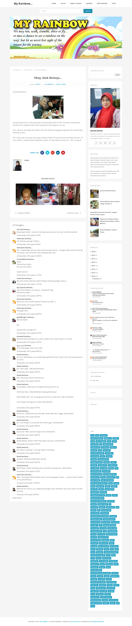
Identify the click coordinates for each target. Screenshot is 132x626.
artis (109, 441)
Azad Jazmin (94, 444)
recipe (116, 564)
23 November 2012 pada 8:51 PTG (29, 333)
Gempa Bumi (100, 486)
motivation (94, 543)
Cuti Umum (104, 468)
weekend (104, 600)
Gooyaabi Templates (97, 621)
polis (92, 558)
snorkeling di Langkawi (98, 582)
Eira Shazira (106, 471)
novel (93, 549)
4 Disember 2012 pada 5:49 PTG (28, 444)
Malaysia (93, 537)
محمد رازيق (20, 345)
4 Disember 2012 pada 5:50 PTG (28, 462)
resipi (108, 567)
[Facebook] (96, 143)
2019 (93, 251)
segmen (107, 576)
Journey (93, 510)
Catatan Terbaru (23, 213)
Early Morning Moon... (98, 329)
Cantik (102, 456)
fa (117, 477)
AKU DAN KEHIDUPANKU (99, 357)
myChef (111, 543)
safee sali (115, 573)
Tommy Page (94, 591)
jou (117, 507)
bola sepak (106, 450)
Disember (96, 278)
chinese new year (103, 459)
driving (111, 468)
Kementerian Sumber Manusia (99, 516)
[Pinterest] (109, 143)
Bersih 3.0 (113, 447)
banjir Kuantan (108, 444)
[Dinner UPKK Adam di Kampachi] (69, 194)
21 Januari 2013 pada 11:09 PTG (28, 483)
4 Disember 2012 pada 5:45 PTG (28, 372)
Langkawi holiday (96, 531)
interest (93, 504)
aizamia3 (95, 301)
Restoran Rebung (96, 570)
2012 (93, 276)
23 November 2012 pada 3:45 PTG (29, 305)
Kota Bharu (94, 528)
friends (116, 483)
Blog (99, 450)
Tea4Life (116, 585)
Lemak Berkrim (112, 531)
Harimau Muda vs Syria (97, 495)
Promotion (94, 561)
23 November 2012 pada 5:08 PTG (29, 314)
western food (113, 600)
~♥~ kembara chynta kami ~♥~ (101, 350)
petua (108, 555)
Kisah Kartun (106, 522)
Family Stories (61, 84)
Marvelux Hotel (103, 537)
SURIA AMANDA (97, 292)
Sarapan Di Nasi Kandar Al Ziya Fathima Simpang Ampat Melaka (103, 294)
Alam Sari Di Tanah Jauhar (100, 308)
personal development (111, 552)
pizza (113, 555)
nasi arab (94, 546)
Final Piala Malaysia (107, 480)
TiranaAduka (22, 259)
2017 (93, 258)
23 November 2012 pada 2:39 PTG (29, 296)
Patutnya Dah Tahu (97, 302)
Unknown (20, 239)
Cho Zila (20, 229)
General (114, 486)
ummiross (21, 278)
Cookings (93, 465)
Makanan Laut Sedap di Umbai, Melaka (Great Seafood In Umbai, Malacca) (109, 221)
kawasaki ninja (106, 510)
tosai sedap (103, 591)
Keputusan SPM (95, 522)
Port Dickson (106, 558)
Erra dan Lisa (95, 477)
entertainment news (110, 474)
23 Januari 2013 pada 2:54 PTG (28, 494)
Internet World (102, 504)
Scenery (100, 576)
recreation (94, 567)
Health (115, 495)
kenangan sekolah (109, 519)
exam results (111, 477)
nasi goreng (114, 546)
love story (101, 534)
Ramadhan (109, 564)
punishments (113, 561)
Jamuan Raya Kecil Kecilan (108, 190)
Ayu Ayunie (21, 287)
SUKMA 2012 (94, 585)
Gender (108, 486)
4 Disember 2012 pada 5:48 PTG (28, 426)
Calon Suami (94, 456)
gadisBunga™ (22, 317)
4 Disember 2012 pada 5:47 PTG (28, 408)
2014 (93, 269)
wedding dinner (95, 600)
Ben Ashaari (104, 447)
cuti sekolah (95, 468)
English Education (96, 474)
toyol (93, 594)
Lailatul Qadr (112, 528)
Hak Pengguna (109, 489)
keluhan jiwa (95, 513)
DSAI (116, 468)
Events (103, 477)
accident (115, 438)
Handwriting (95, 492)
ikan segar (111, 501)
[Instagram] (105, 143)
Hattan (108, 495)
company (106, 462)
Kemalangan (104, 513)
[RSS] (114, 143)
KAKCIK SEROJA (96, 342)
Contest (113, 462)
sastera (93, 576)
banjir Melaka (95, 447)
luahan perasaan (112, 534)
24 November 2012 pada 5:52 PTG (29, 342)
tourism (111, 591)
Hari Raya (103, 492)
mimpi (112, 540)
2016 (93, 262)
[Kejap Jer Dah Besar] (26, 194)
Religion (102, 567)
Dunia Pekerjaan (95, 471)
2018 (93, 255)
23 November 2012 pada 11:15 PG (29, 275)
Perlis (93, 552)
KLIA (100, 525)
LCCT (105, 531)
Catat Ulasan (17, 498)
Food (110, 483)
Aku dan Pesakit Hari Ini (99, 358)
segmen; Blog (114, 576)
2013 (93, 272)
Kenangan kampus (96, 519)
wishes (113, 603)
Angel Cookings (100, 441)
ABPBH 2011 (108, 438)
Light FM (93, 534)
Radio (102, 564)
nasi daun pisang (104, 546)
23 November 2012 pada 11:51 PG (29, 284)
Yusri (92, 606)
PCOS (116, 549)
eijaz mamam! (96, 351)
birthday (93, 450)
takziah (109, 585)
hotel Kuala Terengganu (98, 501)
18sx (92, 435)
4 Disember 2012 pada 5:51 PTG (28, 471)
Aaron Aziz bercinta (97, 438)
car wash (109, 456)
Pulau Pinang (103, 561)
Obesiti (107, 549)
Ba (100, 444)
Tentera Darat (101, 588)
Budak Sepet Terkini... (98, 344)
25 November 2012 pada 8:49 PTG (29, 351)
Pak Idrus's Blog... (97, 327)
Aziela (26, 160)
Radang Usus (95, 564)
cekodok (93, 459)
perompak (99, 552)
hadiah (101, 489)
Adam (92, 441)
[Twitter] (100, 143)
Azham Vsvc (22, 489)
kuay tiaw (103, 528)
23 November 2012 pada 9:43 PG (29, 244)
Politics (98, 558)
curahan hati (102, 465)
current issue (113, 465)
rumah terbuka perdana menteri (100, 573)
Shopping (93, 579)
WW (118, 603)
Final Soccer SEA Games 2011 (99, 483)
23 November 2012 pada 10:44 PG (29, 256)
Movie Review (103, 543)
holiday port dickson (97, 498)
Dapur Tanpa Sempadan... (100, 335)
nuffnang (99, 549)
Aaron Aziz (103, 435)
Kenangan (113, 516)
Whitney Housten (96, 603)
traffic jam (100, 594)
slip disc (108, 579)
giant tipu (94, 489)
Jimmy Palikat (110, 507)
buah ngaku (109, 453)
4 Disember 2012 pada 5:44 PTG (28, 363)
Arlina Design (74, 621)
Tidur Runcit (110, 588)
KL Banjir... (94, 525)
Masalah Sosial (95, 540)
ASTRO (114, 441)
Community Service (96, 462)
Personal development (97, 555)
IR (109, 504)
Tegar (93, 588)
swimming (102, 585)
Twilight (107, 594)
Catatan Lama (72, 213)
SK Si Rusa (101, 579)
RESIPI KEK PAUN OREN (98, 336)
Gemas (93, 486)
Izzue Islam (94, 507)
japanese (102, 507)
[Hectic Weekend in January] (48, 194)
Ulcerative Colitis (106, 597)
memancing (105, 540)
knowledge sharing (109, 525)
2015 (93, 265)
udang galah (95, 597)
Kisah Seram (115, 522)
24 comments (49, 84)
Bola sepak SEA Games (97, 453)
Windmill (105, 603)
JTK (99, 510)
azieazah (20, 336)
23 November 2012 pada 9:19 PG (29, 235)
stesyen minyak (111, 582)
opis (112, 549)
